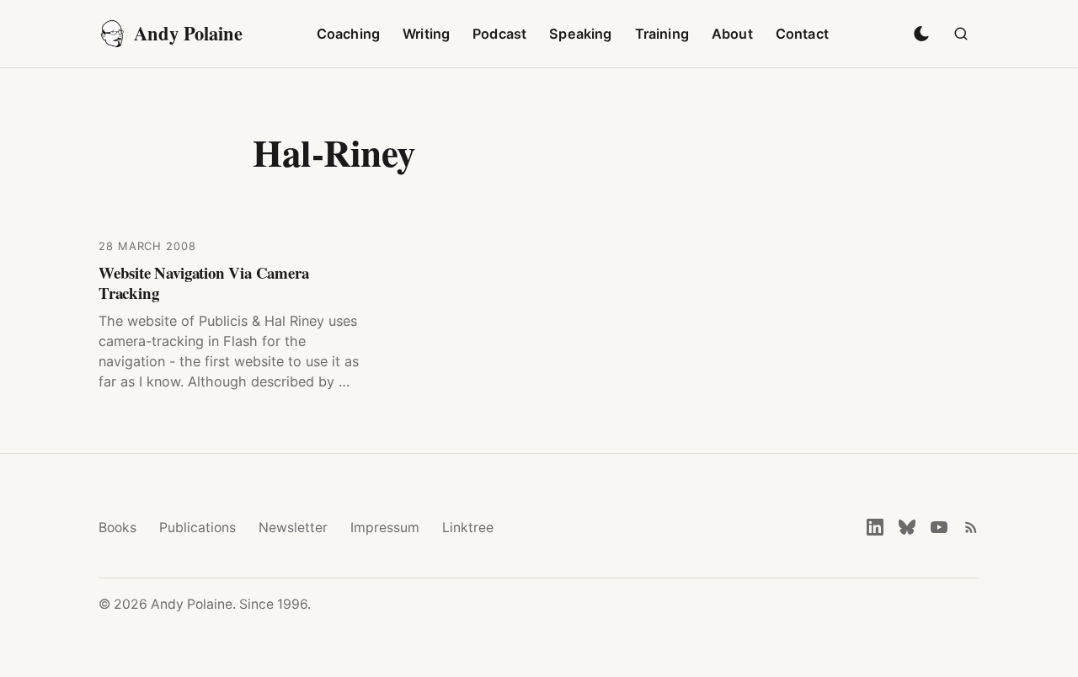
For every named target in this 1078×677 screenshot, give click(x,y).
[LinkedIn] (875, 527)
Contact (802, 33)
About (732, 33)
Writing (426, 33)
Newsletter (293, 528)
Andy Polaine (188, 33)
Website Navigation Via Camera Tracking (204, 282)
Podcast (499, 33)
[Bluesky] (907, 527)
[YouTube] (939, 527)
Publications (197, 528)
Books (117, 528)
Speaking (580, 33)
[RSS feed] (971, 527)
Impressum (384, 528)
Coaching (348, 33)
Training (662, 33)
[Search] (960, 33)
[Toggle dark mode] (921, 33)
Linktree (468, 528)
